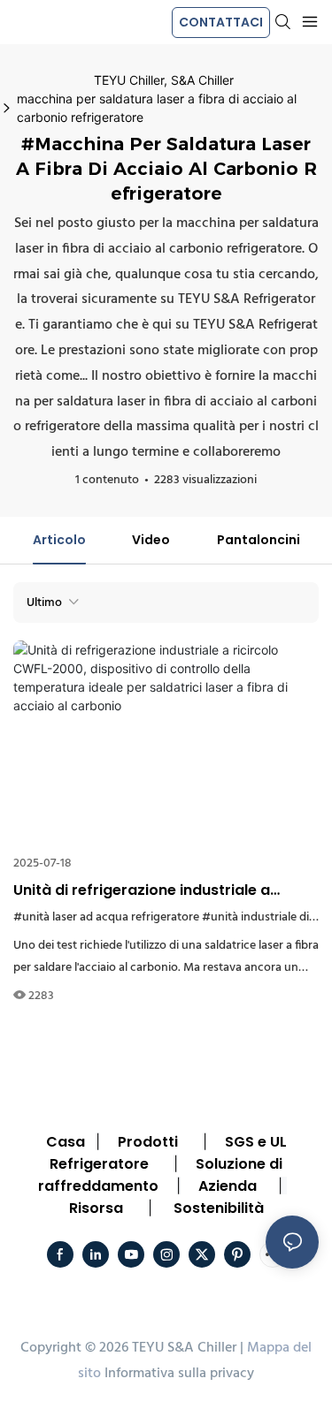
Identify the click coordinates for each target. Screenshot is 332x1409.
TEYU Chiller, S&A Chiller (164, 79)
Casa (65, 1142)
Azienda (227, 1186)
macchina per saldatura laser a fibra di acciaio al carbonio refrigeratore (157, 108)
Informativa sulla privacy (179, 1373)
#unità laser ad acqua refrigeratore (106, 917)
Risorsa (96, 1208)
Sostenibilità (219, 1208)
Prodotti (148, 1142)
